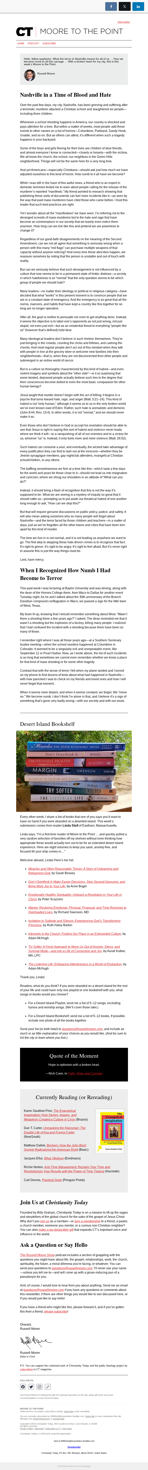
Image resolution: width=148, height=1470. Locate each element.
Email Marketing (64, 1466)
